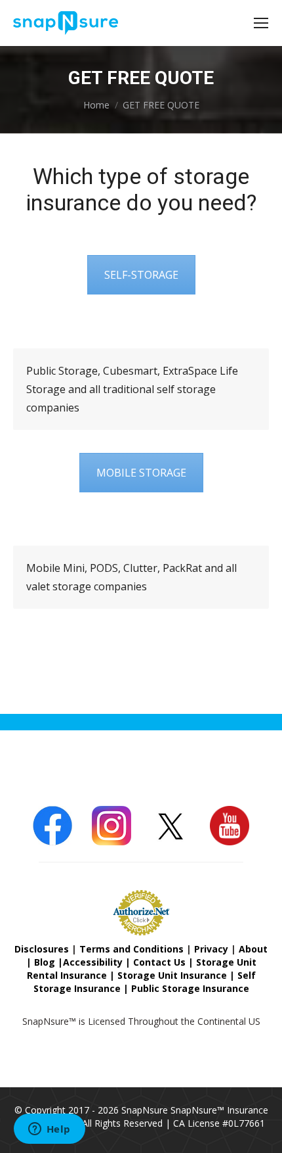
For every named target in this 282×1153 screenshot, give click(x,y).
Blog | (48, 962)
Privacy (211, 949)
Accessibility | (98, 962)
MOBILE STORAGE (141, 472)
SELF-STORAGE (141, 275)
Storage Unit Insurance (172, 975)
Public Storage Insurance (190, 988)
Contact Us (159, 962)
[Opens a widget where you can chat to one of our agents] (49, 1130)
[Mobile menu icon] (261, 23)
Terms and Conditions (131, 949)
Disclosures (41, 949)
